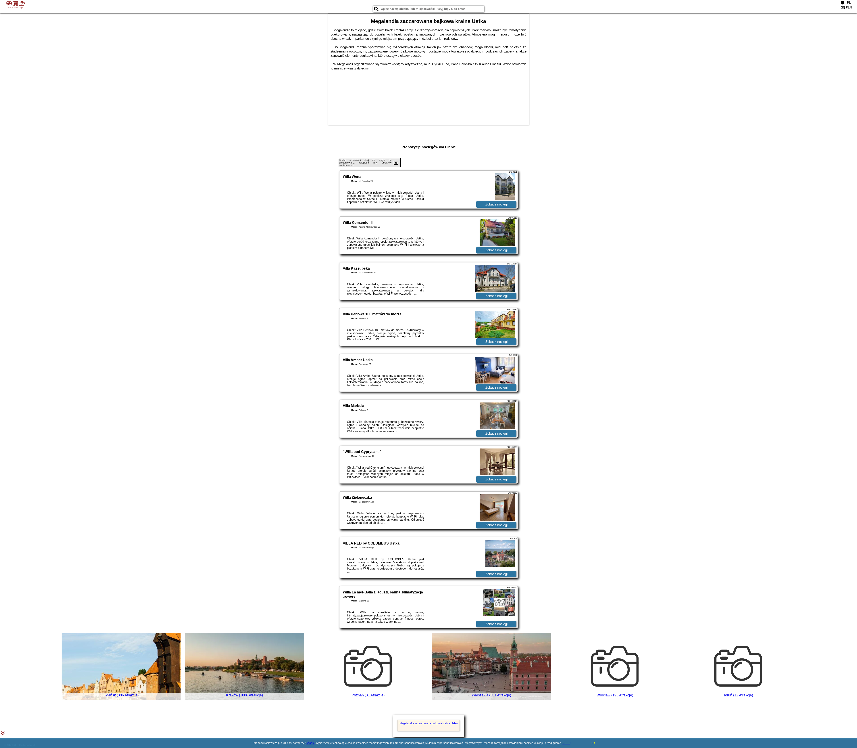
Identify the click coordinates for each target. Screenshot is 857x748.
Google (310, 743)
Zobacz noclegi (496, 204)
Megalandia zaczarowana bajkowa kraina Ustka (428, 723)
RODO (566, 743)
